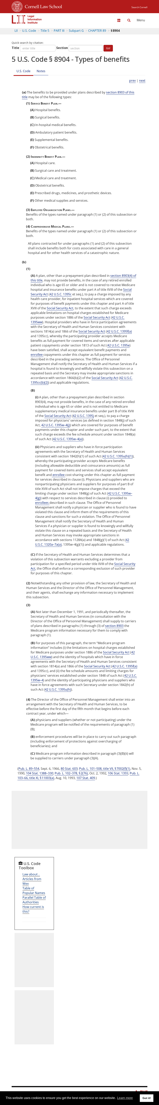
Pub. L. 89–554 (28, 768)
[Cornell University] (17, 6)
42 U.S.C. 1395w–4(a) (68, 439)
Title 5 (45, 30)
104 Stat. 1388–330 (39, 773)
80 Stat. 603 (69, 768)
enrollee (37, 354)
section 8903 (114, 626)
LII (16, 30)
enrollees (42, 503)
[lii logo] (27, 19)
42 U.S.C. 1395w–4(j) (55, 425)
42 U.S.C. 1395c (61, 294)
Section (62, 48)
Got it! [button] (147, 1098)
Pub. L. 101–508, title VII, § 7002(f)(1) (104, 768)
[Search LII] (129, 20)
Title (15, 48)
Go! (108, 48)
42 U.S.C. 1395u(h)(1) (118, 456)
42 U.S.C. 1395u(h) (58, 689)
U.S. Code (29, 30)
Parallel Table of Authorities (34, 899)
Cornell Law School (42, 6)
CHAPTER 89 (97, 30)
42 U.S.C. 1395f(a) (119, 331)
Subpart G (76, 30)
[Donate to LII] (119, 20)
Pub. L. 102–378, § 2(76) (71, 773)
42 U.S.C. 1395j (83, 416)
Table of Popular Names (33, 890)
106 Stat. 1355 (118, 773)
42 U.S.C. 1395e (118, 345)
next (142, 80)
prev (132, 80)
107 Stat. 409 (85, 778)
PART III (59, 30)
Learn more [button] (125, 1098)
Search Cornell (139, 7)
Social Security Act (60, 308)
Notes (41, 71)
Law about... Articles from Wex (31, 879)
